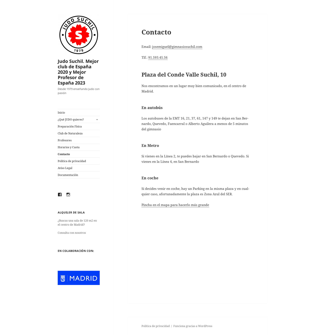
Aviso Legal (65, 168)
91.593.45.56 (158, 57)
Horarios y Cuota (69, 147)
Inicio (61, 112)
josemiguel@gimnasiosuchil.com (177, 46)
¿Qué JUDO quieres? (71, 119)
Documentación (68, 175)
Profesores (65, 140)
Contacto (64, 154)
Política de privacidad (72, 161)
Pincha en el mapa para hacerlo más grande (175, 205)
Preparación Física (70, 126)
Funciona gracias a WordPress (192, 326)
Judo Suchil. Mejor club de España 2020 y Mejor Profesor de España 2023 (78, 72)
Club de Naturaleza (70, 133)
